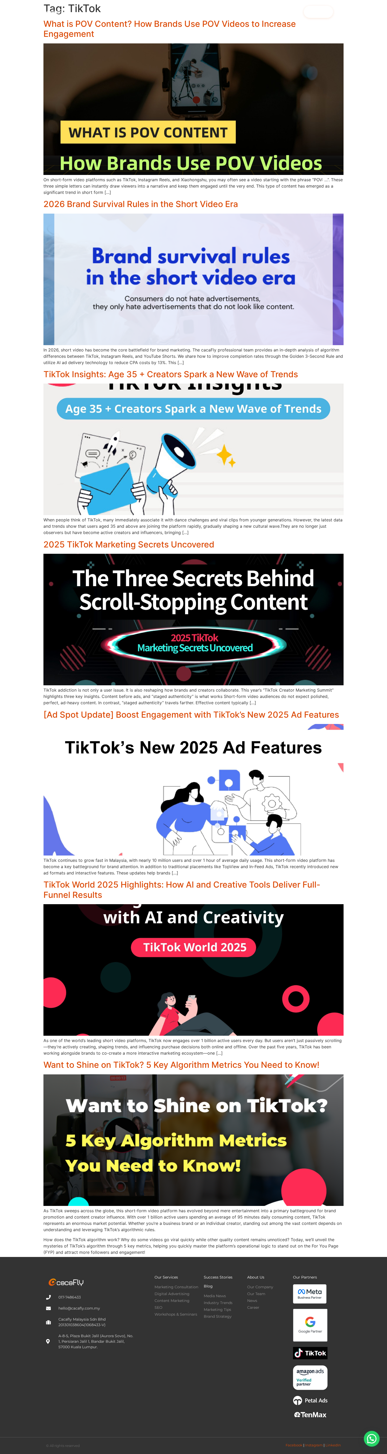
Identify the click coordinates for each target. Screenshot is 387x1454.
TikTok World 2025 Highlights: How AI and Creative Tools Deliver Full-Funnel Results (181, 889)
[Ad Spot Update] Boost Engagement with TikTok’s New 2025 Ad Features (191, 715)
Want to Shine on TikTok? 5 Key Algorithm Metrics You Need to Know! (181, 1065)
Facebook (294, 1445)
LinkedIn (333, 1445)
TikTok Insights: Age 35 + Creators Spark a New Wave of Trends (170, 374)
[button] (372, 1439)
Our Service (172, 11)
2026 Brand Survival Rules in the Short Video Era (140, 204)
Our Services (166, 1277)
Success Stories (217, 11)
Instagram (314, 1445)
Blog (250, 11)
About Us (277, 11)
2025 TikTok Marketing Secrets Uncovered (128, 544)
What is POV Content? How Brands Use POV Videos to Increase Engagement (169, 29)
